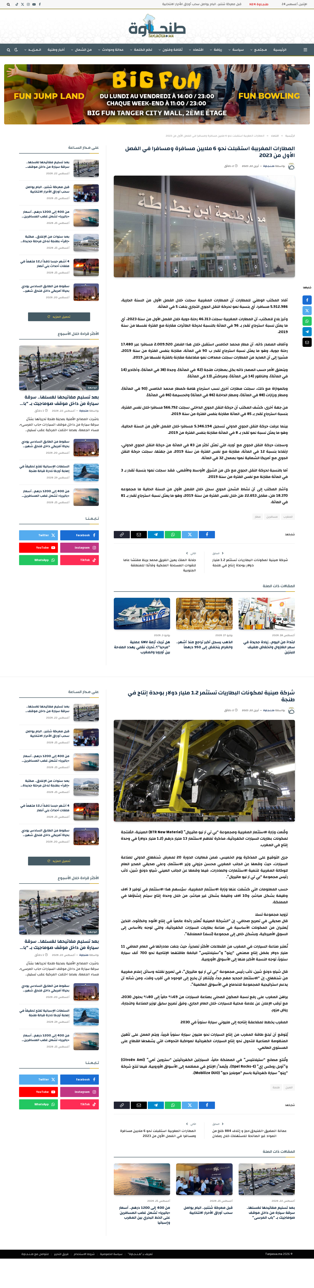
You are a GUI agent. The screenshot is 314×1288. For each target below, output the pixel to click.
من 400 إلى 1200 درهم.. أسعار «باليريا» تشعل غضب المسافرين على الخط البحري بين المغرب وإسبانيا (46, 214)
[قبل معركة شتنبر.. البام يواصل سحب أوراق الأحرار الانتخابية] (86, 193)
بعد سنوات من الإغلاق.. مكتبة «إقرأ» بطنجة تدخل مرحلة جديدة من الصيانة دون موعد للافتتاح (46, 239)
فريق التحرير (61, 1254)
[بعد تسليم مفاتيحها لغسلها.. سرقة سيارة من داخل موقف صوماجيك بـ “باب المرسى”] (86, 168)
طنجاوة (83, 410)
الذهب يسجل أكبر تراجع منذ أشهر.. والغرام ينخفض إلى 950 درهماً (204, 645)
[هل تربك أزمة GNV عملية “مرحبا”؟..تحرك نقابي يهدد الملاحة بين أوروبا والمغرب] (142, 613)
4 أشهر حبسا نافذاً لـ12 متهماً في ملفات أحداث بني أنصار (44, 263)
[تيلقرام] (307, 331)
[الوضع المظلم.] (16, 50)
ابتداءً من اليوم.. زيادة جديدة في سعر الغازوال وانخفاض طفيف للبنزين (269, 647)
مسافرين (272, 516)
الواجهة (92, 387)
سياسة (238, 50)
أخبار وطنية (56, 50)
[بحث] (9, 4)
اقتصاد (198, 50)
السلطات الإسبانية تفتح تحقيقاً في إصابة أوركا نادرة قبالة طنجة (44, 468)
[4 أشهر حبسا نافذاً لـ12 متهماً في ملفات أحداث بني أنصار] (86, 267)
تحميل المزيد (61, 317)
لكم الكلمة (143, 50)
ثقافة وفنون (173, 50)
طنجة (276, 1087)
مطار (258, 516)
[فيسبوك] (307, 300)
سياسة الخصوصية (111, 1254)
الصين (289, 1087)
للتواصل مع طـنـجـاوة (35, 1254)
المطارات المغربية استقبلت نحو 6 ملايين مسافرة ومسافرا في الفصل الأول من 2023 (158, 1133)
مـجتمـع (260, 50)
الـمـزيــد (34, 50)
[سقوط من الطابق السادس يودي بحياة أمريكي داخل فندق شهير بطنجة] (86, 292)
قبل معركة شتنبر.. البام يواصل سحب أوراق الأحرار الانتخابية (201, 4)
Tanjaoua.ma (273, 1254)
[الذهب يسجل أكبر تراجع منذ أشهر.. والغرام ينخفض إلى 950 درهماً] (204, 613)
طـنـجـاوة (268, 165)
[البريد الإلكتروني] (307, 342)
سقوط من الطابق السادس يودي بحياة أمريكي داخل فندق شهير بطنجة (45, 288)
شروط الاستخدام (84, 1254)
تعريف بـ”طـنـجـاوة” (140, 1254)
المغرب (288, 516)
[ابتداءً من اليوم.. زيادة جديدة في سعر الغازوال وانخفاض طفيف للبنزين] (267, 613)
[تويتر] (307, 310)
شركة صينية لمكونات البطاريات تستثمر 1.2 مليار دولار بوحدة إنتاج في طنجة (250, 562)
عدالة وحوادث (113, 50)
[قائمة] (305, 50)
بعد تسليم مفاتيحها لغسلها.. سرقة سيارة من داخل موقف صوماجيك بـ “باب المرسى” (47, 164)
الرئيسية (279, 50)
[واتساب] (307, 321)
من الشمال (83, 50)
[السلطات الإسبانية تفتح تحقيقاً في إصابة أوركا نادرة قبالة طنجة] (86, 472)
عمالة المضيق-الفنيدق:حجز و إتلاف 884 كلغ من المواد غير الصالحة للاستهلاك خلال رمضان (249, 1133)
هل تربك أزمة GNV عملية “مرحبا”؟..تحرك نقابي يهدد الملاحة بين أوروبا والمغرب (142, 647)
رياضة (218, 50)
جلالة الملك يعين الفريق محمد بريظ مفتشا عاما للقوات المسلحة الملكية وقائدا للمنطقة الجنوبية (159, 565)
